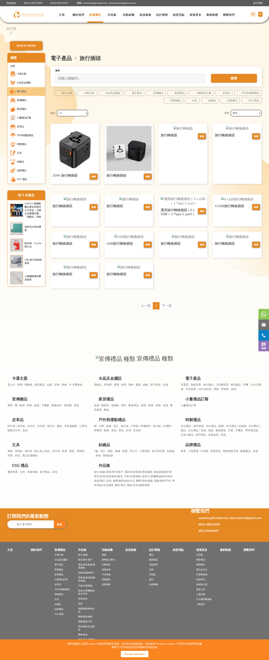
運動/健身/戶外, (163, 481)
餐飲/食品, (121, 485)
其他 (165, 384)
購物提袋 (108, 455)
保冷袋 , (157, 426)
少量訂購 (200, 594)
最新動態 (212, 15)
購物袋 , (29, 384)
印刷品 (152, 574)
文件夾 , (31, 426)
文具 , (23, 472)
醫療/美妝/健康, (145, 481)
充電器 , (185, 384)
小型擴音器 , (223, 384)
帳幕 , (107, 430)
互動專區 (106, 564)
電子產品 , (45, 472)
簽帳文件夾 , (15, 430)
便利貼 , (19, 451)
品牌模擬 (153, 584)
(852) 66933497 (59, 3)
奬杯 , (131, 384)
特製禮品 (176, 100)
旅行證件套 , (159, 451)
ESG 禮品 (254, 100)
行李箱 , (205, 451)
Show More (26, 46)
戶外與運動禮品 (250, 93)
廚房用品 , (216, 451)
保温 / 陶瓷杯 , (102, 405)
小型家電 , (194, 451)
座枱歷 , (108, 384)
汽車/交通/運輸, (133, 476)
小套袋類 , (145, 451)
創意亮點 (179, 15)
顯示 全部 (67, 93)
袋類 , (111, 451)
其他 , (57, 384)
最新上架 (200, 589)
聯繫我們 (229, 15)
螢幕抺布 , (57, 405)
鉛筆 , (65, 451)
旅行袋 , (125, 426)
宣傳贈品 (158, 93)
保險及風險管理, (163, 472)
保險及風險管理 (86, 572)
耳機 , (246, 384)
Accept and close (134, 654)
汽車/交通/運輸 (85, 585)
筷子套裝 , (156, 384)
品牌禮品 (232, 100)
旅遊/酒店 (82, 598)
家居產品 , (40, 384)
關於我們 (78, 15)
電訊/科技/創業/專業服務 (86, 566)
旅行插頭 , (209, 384)
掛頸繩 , (68, 405)
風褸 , (118, 451)
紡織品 (212, 100)
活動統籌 (128, 15)
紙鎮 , (146, 384)
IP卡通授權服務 (204, 599)
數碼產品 (153, 559)
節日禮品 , (201, 435)
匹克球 (137, 430)
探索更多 (195, 15)
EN (253, 14)
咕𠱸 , (20, 384)
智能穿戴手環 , (231, 451)
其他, (109, 481)
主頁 (62, 15)
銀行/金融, (100, 472)
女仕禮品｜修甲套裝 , (193, 426)
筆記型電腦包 (30, 455)
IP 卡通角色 (75, 384)
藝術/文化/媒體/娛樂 (138, 485)
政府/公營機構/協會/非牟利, (157, 476)
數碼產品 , (246, 451)
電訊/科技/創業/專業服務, (139, 472)
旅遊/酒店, (100, 481)
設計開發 (162, 15)
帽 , (96, 426)
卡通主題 (89, 93)
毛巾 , (116, 426)
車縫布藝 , (33, 472)
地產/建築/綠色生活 (86, 610)
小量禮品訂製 (203, 93)
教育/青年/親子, (115, 472)
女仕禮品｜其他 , (197, 430)
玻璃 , (117, 384)
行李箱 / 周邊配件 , (141, 426)
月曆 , (231, 430)
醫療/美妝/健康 (85, 616)
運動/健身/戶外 (85, 621)
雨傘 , (65, 384)
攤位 (151, 554)
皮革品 (226, 93)
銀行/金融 (82, 554)
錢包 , (60, 426)
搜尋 (234, 78)
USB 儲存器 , (205, 389)
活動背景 (153, 564)
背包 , (122, 430)
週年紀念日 (201, 569)
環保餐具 (200, 564)
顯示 (53, 113)
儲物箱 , (115, 405)
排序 (226, 113)
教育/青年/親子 (85, 559)
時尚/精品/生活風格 (86, 628)
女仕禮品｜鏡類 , (215, 426)
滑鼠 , (217, 389)
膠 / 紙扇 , (20, 405)
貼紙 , (50, 384)
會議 (104, 554)
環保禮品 (200, 559)
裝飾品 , (98, 384)
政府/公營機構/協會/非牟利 (86, 592)
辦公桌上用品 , (43, 451)
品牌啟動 (106, 584)
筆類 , (11, 451)
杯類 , (124, 384)
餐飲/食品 (82, 634)
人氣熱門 (200, 604)
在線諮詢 (11, 3)
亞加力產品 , (188, 435)
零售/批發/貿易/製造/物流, (109, 476)
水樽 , (102, 426)
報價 (263, 348)
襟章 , (11, 405)
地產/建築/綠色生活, (124, 481)
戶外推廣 (106, 574)
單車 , (184, 451)
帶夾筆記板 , (252, 430)
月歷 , (11, 455)
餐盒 (106, 410)
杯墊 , (144, 405)
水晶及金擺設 (113, 93)
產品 (151, 579)
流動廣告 (106, 579)
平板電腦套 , (71, 426)
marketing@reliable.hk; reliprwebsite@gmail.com (109, 3)
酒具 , (124, 405)
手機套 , (46, 405)
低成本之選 (201, 584)
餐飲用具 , (13, 472)
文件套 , (41, 426)
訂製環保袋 (201, 574)
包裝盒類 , (214, 435)
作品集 (112, 15)
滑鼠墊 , (225, 389)
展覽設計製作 (108, 559)
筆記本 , (51, 426)
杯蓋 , (151, 405)
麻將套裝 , (221, 430)
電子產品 (137, 93)
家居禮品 (180, 93)
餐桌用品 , (134, 405)
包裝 (151, 569)
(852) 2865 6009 (33, 3)
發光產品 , (236, 384)
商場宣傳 (106, 569)
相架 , (211, 430)
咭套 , (30, 405)
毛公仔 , (12, 384)
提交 (59, 524)
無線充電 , (196, 384)
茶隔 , (159, 405)
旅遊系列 (200, 579)
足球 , (129, 430)
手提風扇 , (191, 389)
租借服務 (145, 15)
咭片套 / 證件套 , (17, 426)
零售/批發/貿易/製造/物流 (86, 579)
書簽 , (139, 384)
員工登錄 (258, 3)
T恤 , (96, 451)
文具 (194, 100)
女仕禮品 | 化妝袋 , (237, 426)
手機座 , (239, 430)
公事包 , (83, 426)
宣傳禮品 (95, 15)
